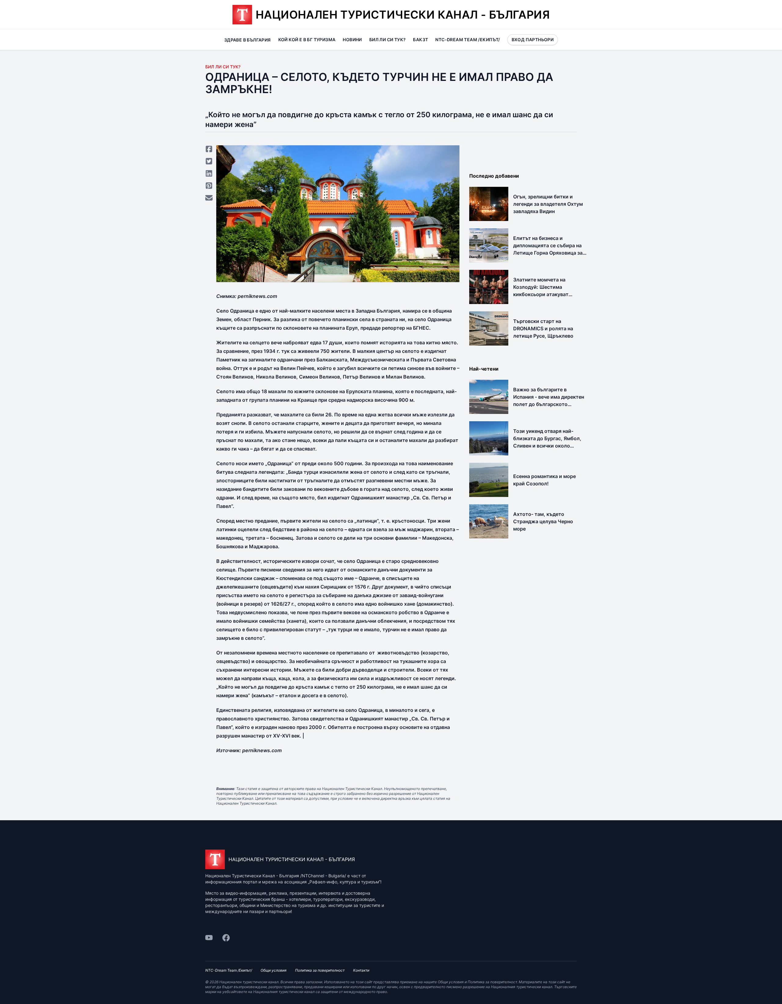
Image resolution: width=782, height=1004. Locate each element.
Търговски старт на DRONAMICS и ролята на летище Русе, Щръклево (543, 328)
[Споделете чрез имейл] (209, 197)
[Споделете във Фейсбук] (209, 149)
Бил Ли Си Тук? (222, 66)
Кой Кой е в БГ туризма (307, 39)
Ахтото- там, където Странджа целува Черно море (543, 521)
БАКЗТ (420, 39)
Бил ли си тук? (387, 39)
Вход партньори (533, 39)
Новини (352, 39)
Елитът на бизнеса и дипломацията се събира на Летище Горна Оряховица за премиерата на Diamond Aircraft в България (548, 252)
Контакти (361, 970)
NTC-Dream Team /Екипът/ (467, 39)
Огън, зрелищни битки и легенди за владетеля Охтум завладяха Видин (548, 204)
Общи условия (274, 970)
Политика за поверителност (320, 970)
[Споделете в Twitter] (209, 161)
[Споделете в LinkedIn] (209, 173)
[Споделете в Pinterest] (209, 185)
